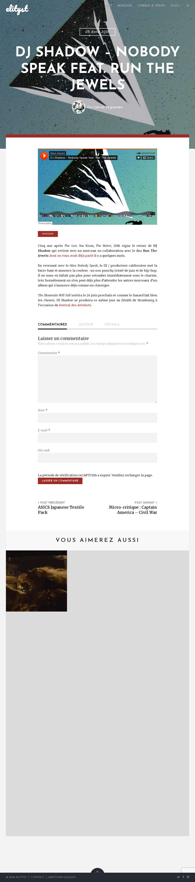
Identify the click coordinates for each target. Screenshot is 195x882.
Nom (42, 410)
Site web (44, 450)
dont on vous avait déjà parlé (71, 255)
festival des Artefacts (75, 305)
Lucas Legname (108, 107)
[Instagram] (187, 877)
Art (109, 5)
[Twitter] (178, 877)
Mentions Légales (62, 877)
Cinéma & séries (151, 5)
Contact (37, 877)
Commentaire (49, 353)
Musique (125, 5)
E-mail (44, 430)
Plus (175, 5)
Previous (14, 693)
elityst (17, 8)
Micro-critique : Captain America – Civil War (133, 510)
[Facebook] (183, 877)
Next (180, 693)
